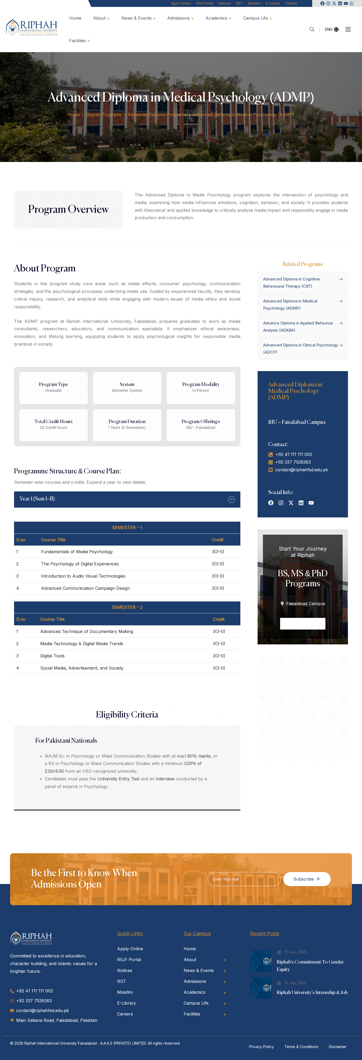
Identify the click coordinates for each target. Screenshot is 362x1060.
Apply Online (181, 3)
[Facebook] (322, 3)
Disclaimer (338, 1046)
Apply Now (300, 623)
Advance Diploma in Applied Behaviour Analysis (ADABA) (298, 326)
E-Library (273, 3)
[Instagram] (328, 3)
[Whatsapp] (352, 3)
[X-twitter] (334, 3)
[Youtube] (346, 3)
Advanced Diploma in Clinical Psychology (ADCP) (300, 348)
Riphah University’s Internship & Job (312, 992)
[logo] (31, 26)
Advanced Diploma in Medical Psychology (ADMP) (290, 304)
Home (74, 114)
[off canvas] (348, 29)
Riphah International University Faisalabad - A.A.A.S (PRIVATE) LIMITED (85, 1043)
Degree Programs (103, 114)
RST (239, 3)
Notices (225, 3)
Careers (291, 3)
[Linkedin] (340, 3)
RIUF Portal (204, 3)
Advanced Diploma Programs (157, 114)
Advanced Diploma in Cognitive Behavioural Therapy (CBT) (291, 282)
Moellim (254, 3)
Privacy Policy (261, 1046)
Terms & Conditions (301, 1046)
